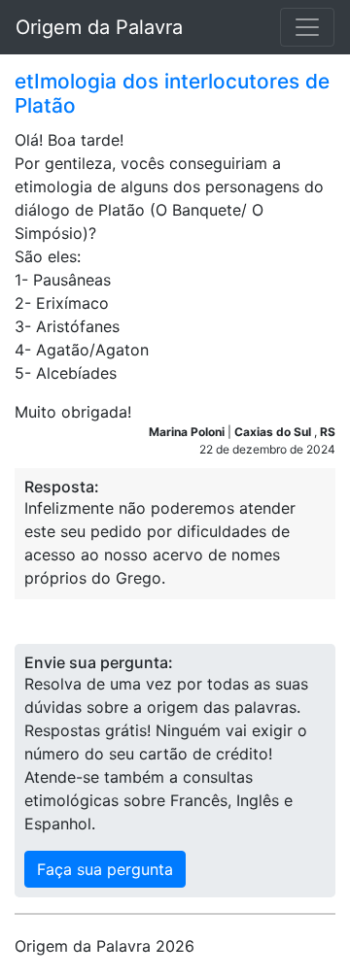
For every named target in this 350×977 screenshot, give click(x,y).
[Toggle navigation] (307, 27)
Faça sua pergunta (105, 869)
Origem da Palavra (99, 27)
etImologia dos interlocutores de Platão (172, 93)
